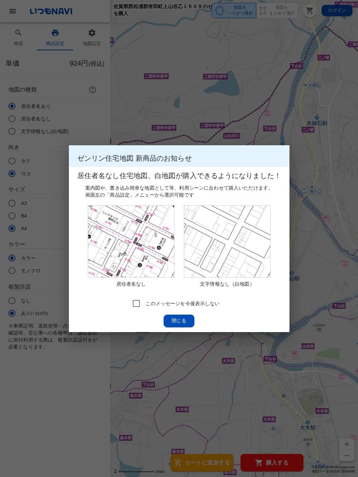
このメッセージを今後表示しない (182, 303)
